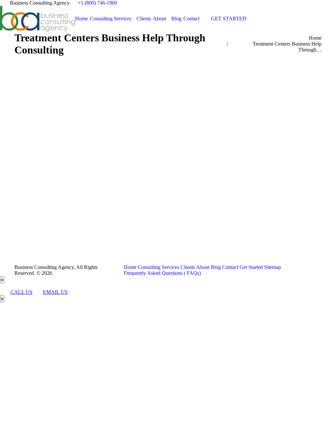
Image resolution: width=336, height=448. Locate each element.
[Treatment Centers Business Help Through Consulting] (168, 158)
